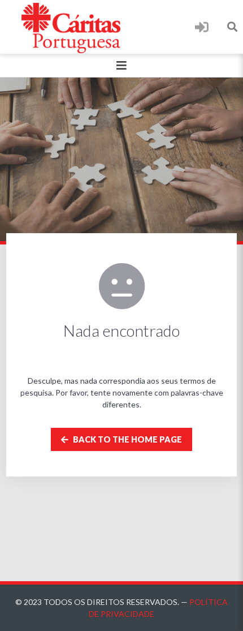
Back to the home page (126, 439)
